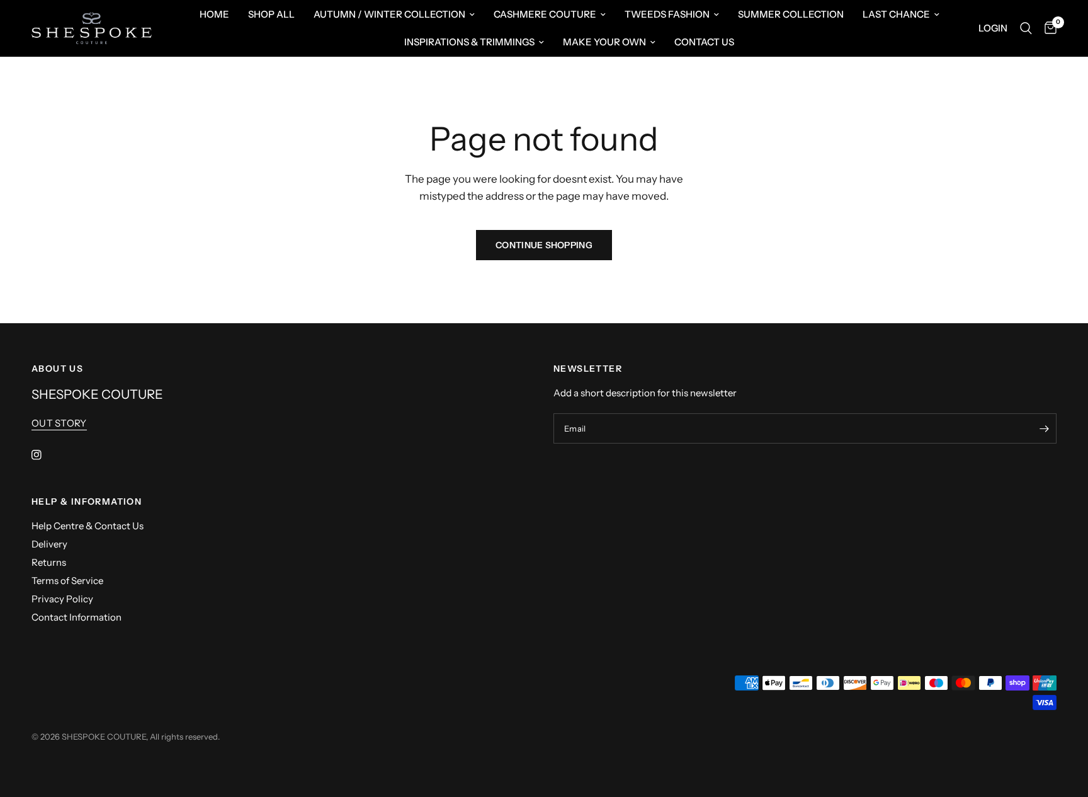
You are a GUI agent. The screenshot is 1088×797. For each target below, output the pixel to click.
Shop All (271, 14)
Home (214, 14)
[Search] (1026, 28)
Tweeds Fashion (667, 14)
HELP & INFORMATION (86, 501)
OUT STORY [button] (59, 423)
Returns (48, 562)
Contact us (704, 42)
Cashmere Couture (545, 14)
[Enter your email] (1044, 428)
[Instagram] (45, 455)
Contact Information (76, 617)
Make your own (604, 42)
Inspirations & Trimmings (469, 42)
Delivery (49, 544)
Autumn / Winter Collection (389, 14)
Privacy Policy (62, 599)
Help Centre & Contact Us (87, 526)
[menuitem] (214, 14)
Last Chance (896, 14)
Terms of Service (67, 581)
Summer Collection (791, 14)
